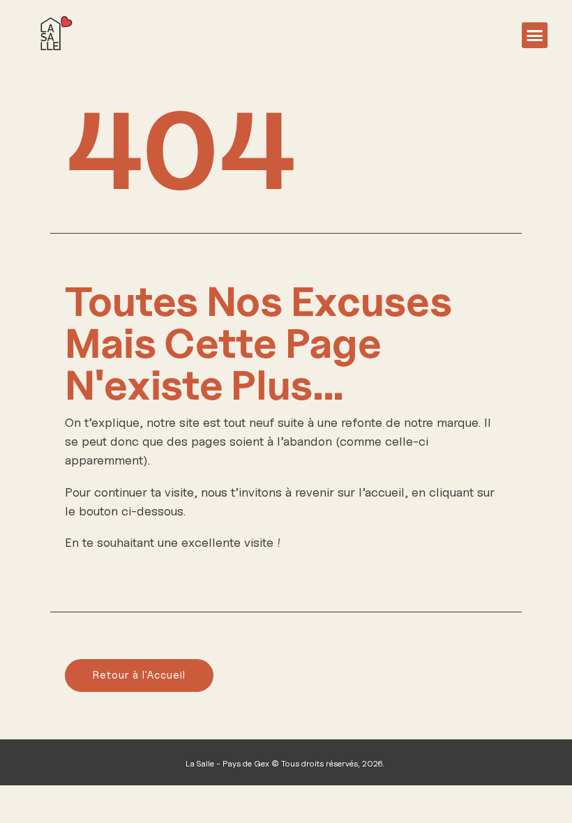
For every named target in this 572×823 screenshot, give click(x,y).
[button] (535, 35)
